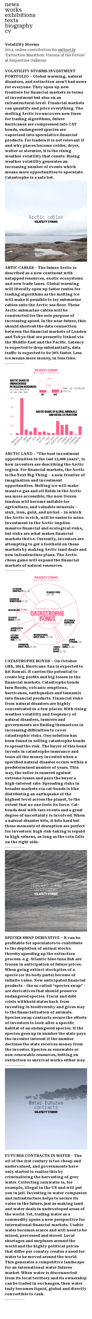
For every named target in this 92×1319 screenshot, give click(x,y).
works (13, 9)
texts (11, 20)
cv (8, 31)
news (12, 4)
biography (19, 25)
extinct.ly (66, 50)
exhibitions (20, 15)
